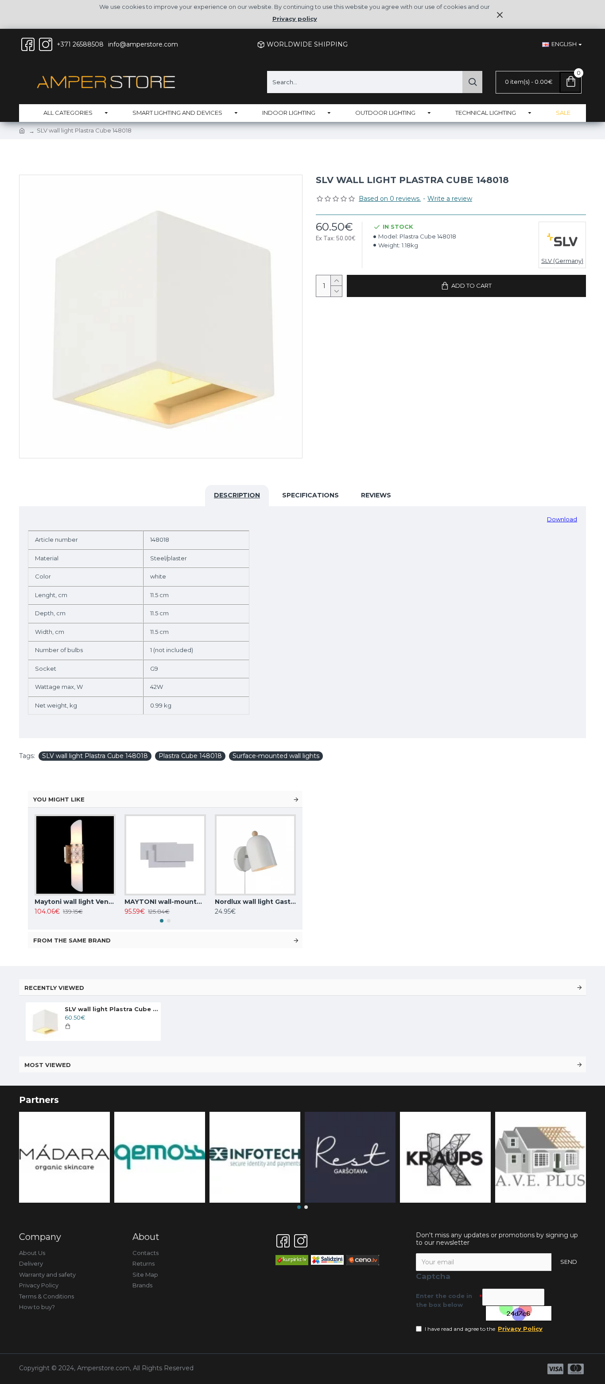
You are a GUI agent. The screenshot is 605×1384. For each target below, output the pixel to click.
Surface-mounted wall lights (276, 756)
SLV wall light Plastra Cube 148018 (95, 756)
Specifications (310, 495)
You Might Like (59, 799)
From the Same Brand (72, 940)
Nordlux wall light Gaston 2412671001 (255, 902)
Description (237, 495)
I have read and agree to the (484, 1328)
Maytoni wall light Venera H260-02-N (75, 902)
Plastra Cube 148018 (190, 756)
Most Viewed (47, 1064)
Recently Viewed (54, 987)
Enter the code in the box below (444, 1300)
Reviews (376, 495)
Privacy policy (294, 18)
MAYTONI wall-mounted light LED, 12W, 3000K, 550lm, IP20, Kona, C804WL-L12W (165, 902)
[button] (161, 921)
